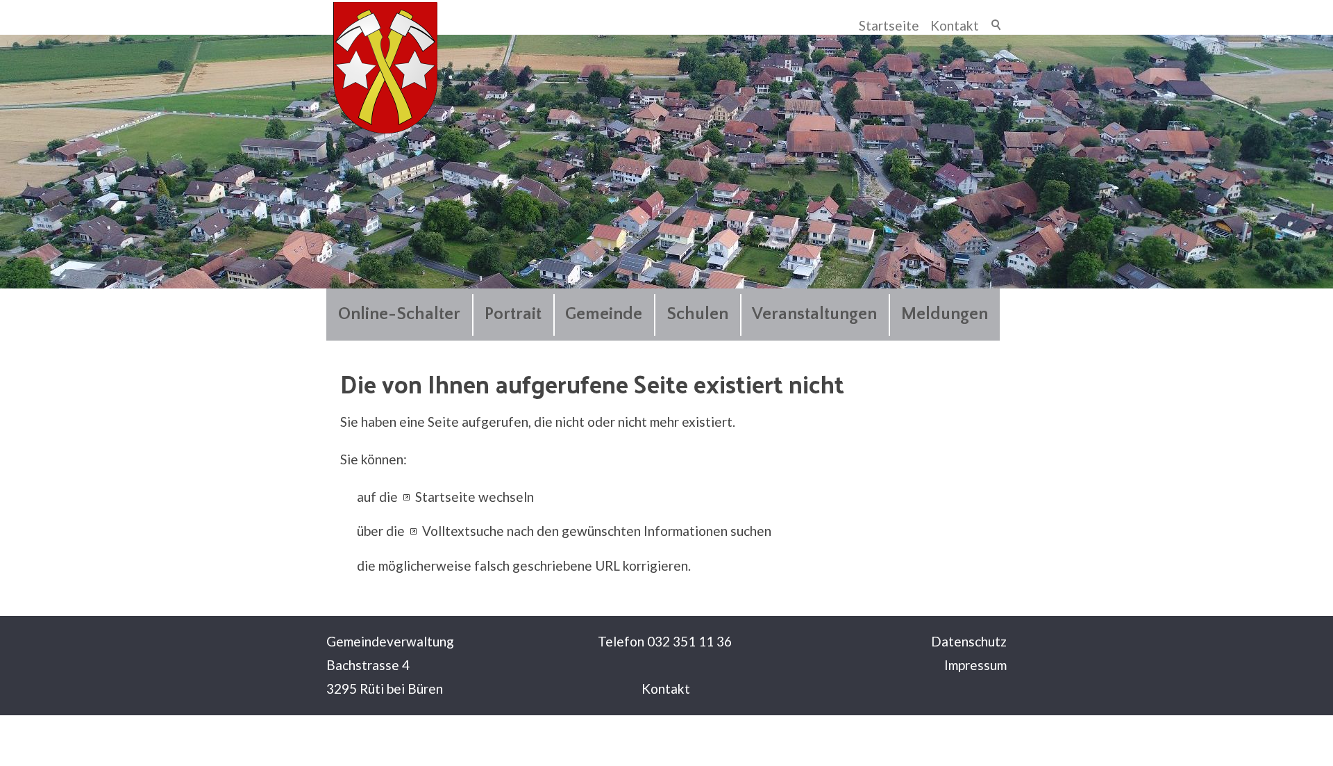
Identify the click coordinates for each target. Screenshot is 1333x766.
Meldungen (944, 314)
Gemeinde (603, 314)
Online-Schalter (399, 314)
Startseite (889, 25)
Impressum (975, 665)
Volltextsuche (463, 531)
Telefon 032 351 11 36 (665, 641)
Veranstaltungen (814, 314)
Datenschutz (969, 641)
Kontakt (954, 25)
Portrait (513, 314)
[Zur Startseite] (385, 67)
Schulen (697, 314)
